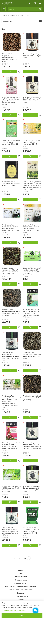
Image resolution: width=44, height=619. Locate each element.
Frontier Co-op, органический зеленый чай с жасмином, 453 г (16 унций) (11, 312)
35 (25, 558)
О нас (21, 573)
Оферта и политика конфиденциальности (20, 586)
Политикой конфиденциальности (15, 610)
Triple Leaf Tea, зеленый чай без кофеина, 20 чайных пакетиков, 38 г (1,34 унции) (32, 271)
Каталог (21, 570)
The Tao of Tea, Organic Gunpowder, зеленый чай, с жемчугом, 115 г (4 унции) (32, 489)
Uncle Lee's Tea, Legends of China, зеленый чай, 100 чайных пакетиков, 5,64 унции (11, 489)
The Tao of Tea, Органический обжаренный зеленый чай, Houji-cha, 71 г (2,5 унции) (10, 356)
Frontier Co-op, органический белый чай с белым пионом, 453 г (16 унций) (10, 271)
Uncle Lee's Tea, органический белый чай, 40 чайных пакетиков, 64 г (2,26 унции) (31, 228)
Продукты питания (17, 15)
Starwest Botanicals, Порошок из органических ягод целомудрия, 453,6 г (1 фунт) (10, 57)
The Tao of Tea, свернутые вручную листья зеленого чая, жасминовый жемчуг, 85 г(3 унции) (11, 531)
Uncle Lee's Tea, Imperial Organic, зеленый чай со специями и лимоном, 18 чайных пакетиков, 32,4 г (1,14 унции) (32, 185)
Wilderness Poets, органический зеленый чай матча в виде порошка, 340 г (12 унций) (31, 531)
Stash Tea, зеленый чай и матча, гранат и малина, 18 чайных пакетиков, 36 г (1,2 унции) (11, 446)
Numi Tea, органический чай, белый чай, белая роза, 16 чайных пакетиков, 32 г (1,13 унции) (11, 100)
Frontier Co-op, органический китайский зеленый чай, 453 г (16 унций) (32, 355)
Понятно (22, 615)
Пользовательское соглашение (21, 590)
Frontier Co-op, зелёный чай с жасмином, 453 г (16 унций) (32, 398)
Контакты (20, 593)
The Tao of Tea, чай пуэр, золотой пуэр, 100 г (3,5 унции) (32, 55)
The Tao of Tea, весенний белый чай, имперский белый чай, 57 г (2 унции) (32, 100)
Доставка (20, 599)
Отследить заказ (21, 580)
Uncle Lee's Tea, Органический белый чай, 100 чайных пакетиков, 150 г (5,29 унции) (10, 228)
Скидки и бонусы (20, 583)
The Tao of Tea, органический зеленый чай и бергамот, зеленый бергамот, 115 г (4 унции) (32, 445)
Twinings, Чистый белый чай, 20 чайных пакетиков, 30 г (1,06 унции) (11, 143)
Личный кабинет (21, 577)
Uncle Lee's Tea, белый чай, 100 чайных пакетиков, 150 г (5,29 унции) (31, 143)
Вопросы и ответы (21, 596)
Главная (4, 15)
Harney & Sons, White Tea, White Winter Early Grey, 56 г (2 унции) (11, 183)
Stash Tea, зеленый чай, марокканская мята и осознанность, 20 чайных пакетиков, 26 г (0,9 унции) (32, 313)
